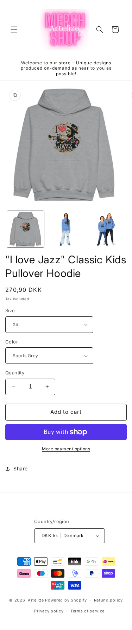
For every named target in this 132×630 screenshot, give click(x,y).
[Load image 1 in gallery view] (25, 229)
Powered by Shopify (66, 600)
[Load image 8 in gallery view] (106, 229)
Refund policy (108, 600)
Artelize (36, 600)
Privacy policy (48, 611)
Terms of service (87, 611)
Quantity (14, 372)
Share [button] (20, 468)
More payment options (66, 448)
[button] (14, 29)
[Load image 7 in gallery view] (66, 229)
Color (11, 342)
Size (10, 310)
